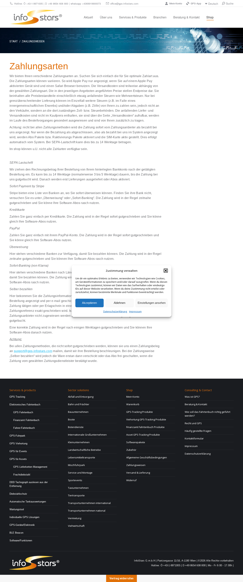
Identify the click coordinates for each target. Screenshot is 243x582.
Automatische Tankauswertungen (27, 501)
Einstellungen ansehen (152, 302)
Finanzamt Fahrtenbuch (26, 420)
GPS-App (196, 3)
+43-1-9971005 (34, 3)
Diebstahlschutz (18, 493)
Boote (71, 419)
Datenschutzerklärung (115, 311)
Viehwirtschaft (76, 526)
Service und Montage (80, 472)
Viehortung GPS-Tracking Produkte (146, 419)
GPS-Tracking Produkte (139, 412)
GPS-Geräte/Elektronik (22, 525)
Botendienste (76, 427)
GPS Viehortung (18, 443)
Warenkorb (132, 404)
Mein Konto (175, 3)
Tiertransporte (76, 495)
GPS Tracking (17, 396)
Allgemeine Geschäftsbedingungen (146, 457)
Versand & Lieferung (138, 472)
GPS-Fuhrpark (17, 435)
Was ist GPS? (192, 396)
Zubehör (131, 450)
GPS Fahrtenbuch (23, 412)
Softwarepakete (135, 442)
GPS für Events (18, 451)
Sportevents (75, 480)
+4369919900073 (91, 3)
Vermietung (74, 518)
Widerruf (131, 480)
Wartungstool (16, 509)
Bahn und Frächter (78, 404)
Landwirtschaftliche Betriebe (84, 450)
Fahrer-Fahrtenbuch (24, 427)
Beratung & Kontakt (196, 404)
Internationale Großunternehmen (87, 434)
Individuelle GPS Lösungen (24, 517)
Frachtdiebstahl (21, 474)
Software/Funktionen (20, 540)
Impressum (135, 311)
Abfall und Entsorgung (80, 396)
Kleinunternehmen (79, 442)
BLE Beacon (16, 532)
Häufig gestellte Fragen (198, 431)
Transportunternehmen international (89, 503)
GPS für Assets (18, 459)
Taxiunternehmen (78, 488)
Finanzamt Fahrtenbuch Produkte (145, 427)
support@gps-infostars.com (33, 351)
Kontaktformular (194, 438)
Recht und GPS (193, 423)
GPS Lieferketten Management (30, 466)
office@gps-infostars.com (124, 3)
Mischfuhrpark (76, 465)
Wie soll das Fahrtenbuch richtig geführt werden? (207, 413)
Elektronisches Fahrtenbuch (24, 404)
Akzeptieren (89, 302)
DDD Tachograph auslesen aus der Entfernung (28, 484)
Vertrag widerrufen (121, 578)
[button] (166, 270)
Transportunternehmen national (86, 510)
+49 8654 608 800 (58, 3)
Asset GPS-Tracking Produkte (143, 434)
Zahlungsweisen (135, 465)
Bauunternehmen (78, 412)
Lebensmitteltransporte (81, 457)
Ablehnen (119, 302)
